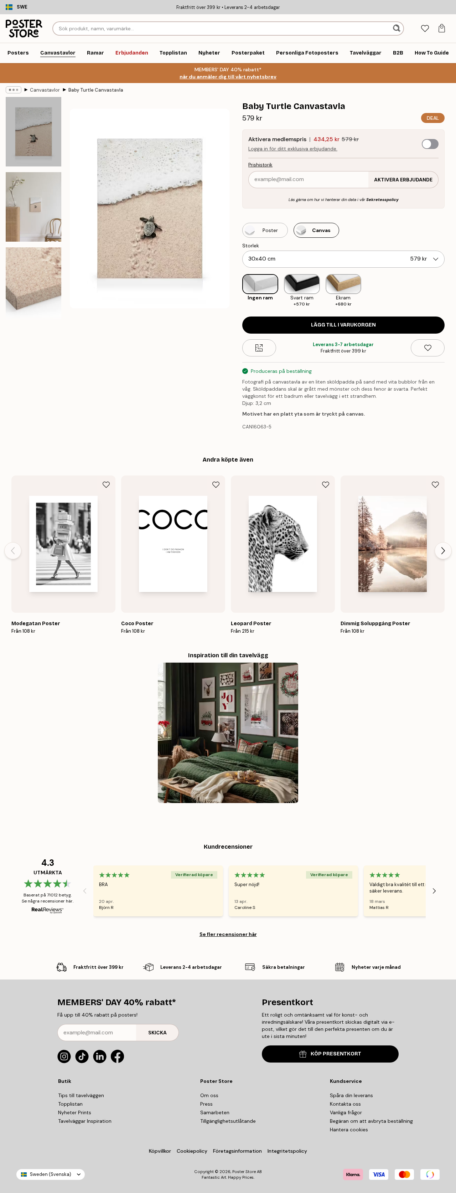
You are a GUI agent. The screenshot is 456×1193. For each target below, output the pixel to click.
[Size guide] (259, 347)
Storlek (250, 245)
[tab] (424, 29)
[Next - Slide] (450, 290)
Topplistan (70, 1104)
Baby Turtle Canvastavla (95, 90)
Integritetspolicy (287, 1151)
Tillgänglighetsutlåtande (228, 1121)
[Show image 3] (33, 286)
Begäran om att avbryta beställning (371, 1121)
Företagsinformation (237, 1151)
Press (206, 1104)
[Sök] (397, 28)
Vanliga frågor (346, 1112)
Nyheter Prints (74, 1112)
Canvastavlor (45, 90)
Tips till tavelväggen (81, 1095)
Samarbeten (214, 1112)
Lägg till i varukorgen (343, 325)
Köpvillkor (160, 1151)
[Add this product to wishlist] (428, 347)
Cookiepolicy (192, 1151)
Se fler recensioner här (228, 934)
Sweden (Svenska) (50, 1174)
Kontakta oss (345, 1104)
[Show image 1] (33, 131)
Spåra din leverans (351, 1095)
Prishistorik (260, 165)
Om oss (209, 1095)
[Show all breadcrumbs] (13, 89)
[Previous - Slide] (236, 290)
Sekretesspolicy (382, 199)
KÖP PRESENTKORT (336, 1054)
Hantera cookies (349, 1129)
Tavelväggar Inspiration (85, 1121)
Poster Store (244, 1171)
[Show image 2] (33, 207)
